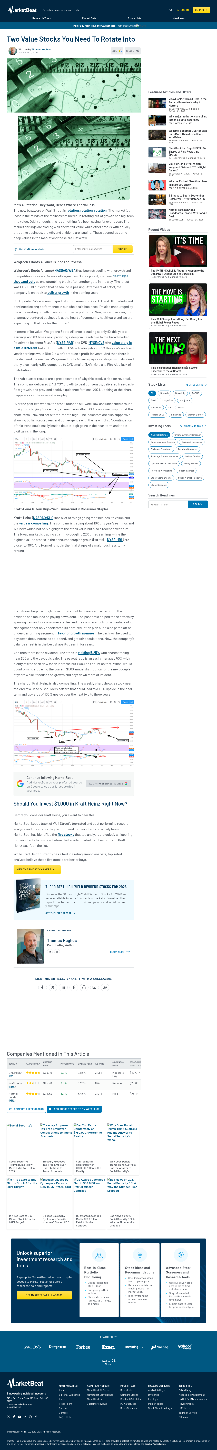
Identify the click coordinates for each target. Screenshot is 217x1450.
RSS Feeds (184, 1408)
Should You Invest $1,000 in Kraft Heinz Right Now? (70, 803)
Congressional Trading (163, 441)
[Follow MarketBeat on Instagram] (31, 1416)
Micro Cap (156, 407)
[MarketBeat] (22, 10)
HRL (12, 1100)
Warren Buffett (195, 414)
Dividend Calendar (188, 449)
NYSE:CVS (96, 342)
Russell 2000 (157, 414)
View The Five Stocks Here (34, 869)
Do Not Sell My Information (193, 1399)
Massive (87, 1440)
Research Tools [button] (41, 18)
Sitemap (183, 1417)
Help (68, 1417)
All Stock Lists (194, 384)
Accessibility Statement (192, 1394)
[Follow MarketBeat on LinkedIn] (25, 1416)
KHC (12, 1086)
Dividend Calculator (161, 449)
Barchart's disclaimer (155, 1444)
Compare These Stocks (28, 1109)
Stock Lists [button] (134, 18)
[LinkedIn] (50, 951)
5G (152, 393)
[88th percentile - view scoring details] (33, 1093)
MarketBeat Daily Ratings (100, 1394)
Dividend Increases (192, 441)
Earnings (153, 1399)
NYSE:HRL (115, 540)
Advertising (185, 1390)
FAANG (195, 393)
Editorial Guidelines (69, 1394)
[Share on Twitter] (53, 987)
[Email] (57, 951)
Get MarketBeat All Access (44, 1295)
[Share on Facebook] (42, 987)
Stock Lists (126, 1390)
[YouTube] (20, 1416)
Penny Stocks (191, 463)
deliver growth (58, 292)
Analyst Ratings (159, 434)
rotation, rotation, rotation (86, 210)
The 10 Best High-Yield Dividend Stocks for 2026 (86, 886)
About (62, 1390)
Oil (169, 407)
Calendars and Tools (191, 426)
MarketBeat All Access (99, 1390)
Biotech (164, 393)
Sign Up (122, 249)
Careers (63, 1408)
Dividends (153, 1394)
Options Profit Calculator (164, 463)
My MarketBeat (128, 1403)
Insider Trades (192, 456)
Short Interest (186, 470)
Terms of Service (188, 1412)
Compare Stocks (129, 1394)
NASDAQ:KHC (43, 518)
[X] (9, 1416)
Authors (63, 1399)
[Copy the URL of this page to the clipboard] (105, 987)
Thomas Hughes (41, 49)
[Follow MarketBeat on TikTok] (36, 1416)
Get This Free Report (58, 913)
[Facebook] (14, 1416)
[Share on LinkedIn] (63, 987)
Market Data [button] (89, 18)
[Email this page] (94, 987)
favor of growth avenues (76, 633)
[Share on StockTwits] (74, 987)
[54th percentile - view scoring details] (33, 1083)
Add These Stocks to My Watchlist (76, 1109)
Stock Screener (159, 484)
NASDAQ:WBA (65, 270)
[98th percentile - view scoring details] (33, 1072)
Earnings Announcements (164, 456)
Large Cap (167, 400)
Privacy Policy (186, 1403)
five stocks (66, 834)
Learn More (120, 952)
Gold (153, 400)
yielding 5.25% (89, 653)
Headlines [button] (179, 18)
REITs (180, 407)
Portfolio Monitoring (162, 470)
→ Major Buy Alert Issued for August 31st (93, 25)
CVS (11, 1076)
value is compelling (33, 523)
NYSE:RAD (65, 342)
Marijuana (185, 400)
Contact (63, 1412)
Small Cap (176, 414)
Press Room (65, 1403)
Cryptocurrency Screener (187, 434)
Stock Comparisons (161, 477)
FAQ (61, 1417)
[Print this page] (84, 987)
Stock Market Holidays (190, 477)
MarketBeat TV (94, 1399)
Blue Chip (180, 393)
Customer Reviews (97, 1403)
